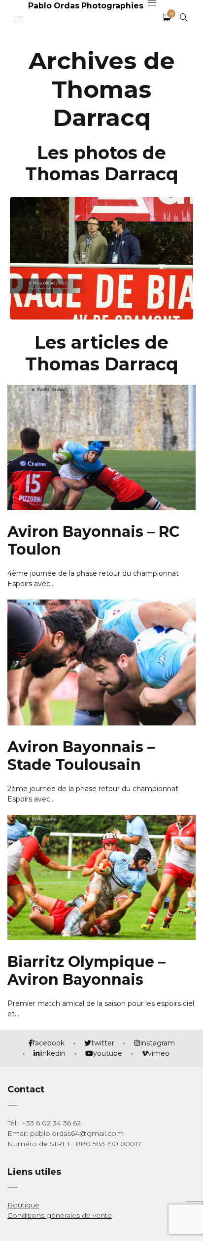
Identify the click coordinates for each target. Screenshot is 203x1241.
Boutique (23, 1205)
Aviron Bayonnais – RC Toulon (93, 540)
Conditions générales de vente (59, 1215)
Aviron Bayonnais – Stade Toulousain (81, 756)
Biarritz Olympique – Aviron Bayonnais (86, 971)
